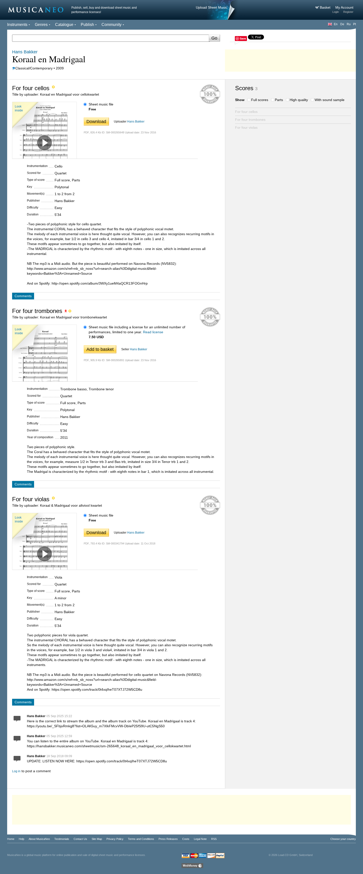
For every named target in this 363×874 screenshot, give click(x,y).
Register (348, 11)
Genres (41, 24)
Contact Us (80, 838)
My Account (344, 7)
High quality (299, 99)
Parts (279, 99)
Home (10, 838)
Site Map (97, 838)
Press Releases (168, 838)
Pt (354, 24)
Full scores (259, 99)
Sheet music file (101, 104)
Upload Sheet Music (211, 7)
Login (335, 11)
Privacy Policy (114, 838)
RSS (214, 838)
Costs (185, 838)
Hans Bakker (135, 121)
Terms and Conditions (141, 838)
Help (21, 838)
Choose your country (343, 838)
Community (111, 24)
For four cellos (246, 112)
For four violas (246, 127)
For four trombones (250, 120)
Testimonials (61, 838)
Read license (153, 332)
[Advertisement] (290, 59)
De (342, 24)
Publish (87, 24)
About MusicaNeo (39, 838)
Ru (349, 24)
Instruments (17, 24)
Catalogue (64, 24)
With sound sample (329, 99)
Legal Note (200, 838)
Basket (325, 7)
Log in (16, 771)
